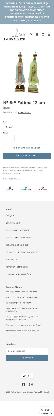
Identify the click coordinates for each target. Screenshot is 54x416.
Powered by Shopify (42, 392)
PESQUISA (11, 215)
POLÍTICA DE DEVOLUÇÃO (18, 230)
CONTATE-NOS (13, 223)
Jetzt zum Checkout (27, 156)
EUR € (26, 375)
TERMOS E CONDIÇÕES (17, 245)
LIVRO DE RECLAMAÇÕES (18, 274)
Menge (5, 133)
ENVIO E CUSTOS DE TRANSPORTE (23, 252)
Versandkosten (24, 112)
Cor (4, 122)
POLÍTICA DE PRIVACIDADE (19, 237)
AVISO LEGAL (12, 259)
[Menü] (49, 34)
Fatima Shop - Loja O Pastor (22, 392)
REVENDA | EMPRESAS (17, 267)
